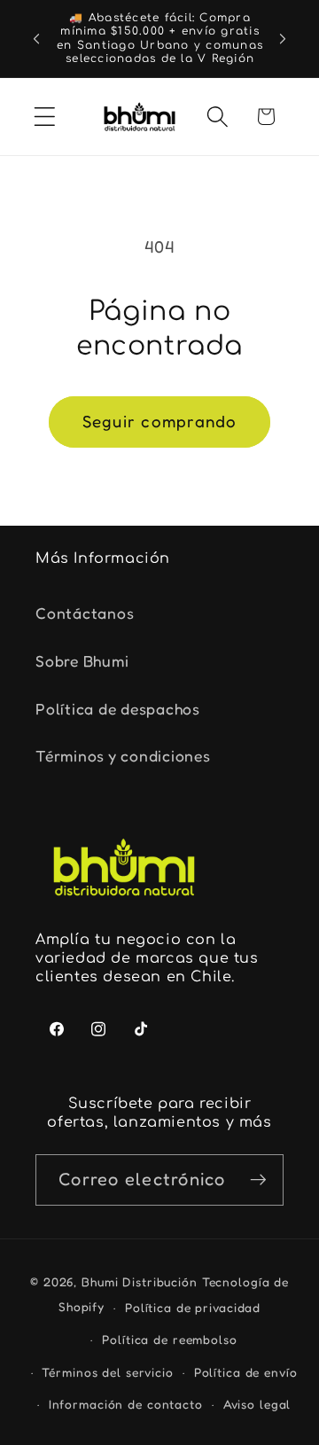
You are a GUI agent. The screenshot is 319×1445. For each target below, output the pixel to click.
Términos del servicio (107, 1372)
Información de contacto (126, 1404)
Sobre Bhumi (81, 661)
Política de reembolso (169, 1339)
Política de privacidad (193, 1307)
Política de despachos (117, 708)
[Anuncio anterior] (36, 39)
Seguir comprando (159, 421)
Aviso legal (257, 1404)
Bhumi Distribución (142, 1282)
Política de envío (246, 1372)
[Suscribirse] (258, 1180)
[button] (44, 116)
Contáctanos (84, 613)
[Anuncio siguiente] (282, 39)
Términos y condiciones (123, 755)
